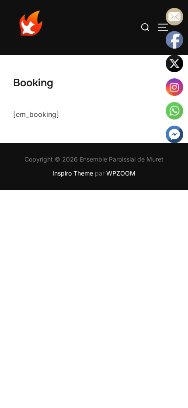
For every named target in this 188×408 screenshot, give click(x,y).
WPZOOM (121, 173)
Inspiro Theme (72, 173)
